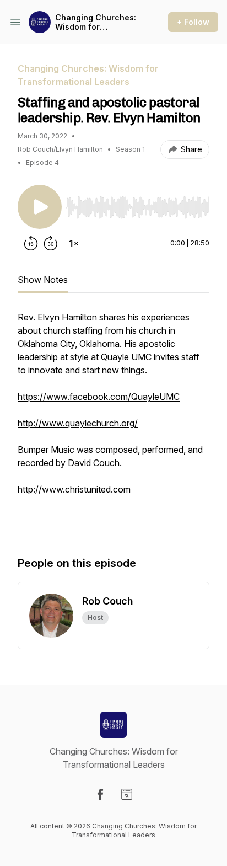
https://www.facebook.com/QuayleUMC (99, 396)
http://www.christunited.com (74, 489)
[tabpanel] (113, 422)
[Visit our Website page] (126, 794)
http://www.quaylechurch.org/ (78, 423)
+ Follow (193, 21)
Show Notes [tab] (43, 279)
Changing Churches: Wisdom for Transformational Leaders (95, 22)
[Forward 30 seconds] (50, 243)
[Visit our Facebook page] (100, 794)
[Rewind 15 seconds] (31, 243)
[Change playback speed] (74, 243)
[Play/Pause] (40, 207)
